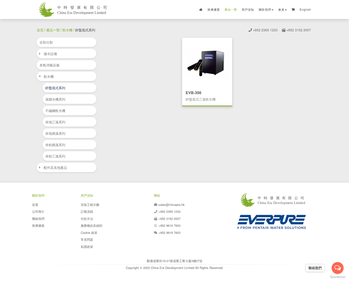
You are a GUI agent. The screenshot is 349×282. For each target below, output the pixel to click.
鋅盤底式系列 (55, 87)
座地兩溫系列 (55, 133)
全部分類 (46, 42)
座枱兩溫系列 (55, 144)
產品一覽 (231, 9)
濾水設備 (50, 53)
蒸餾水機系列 (55, 99)
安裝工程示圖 (90, 204)
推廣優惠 (214, 9)
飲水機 (67, 30)
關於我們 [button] (265, 9)
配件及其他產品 (55, 167)
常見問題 (87, 239)
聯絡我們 (38, 218)
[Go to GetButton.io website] (337, 277)
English (305, 9)
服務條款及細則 (91, 225)
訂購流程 (87, 211)
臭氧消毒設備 (49, 65)
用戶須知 (248, 9)
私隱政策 (87, 246)
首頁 (40, 30)
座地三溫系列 (55, 122)
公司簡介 (38, 211)
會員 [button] (281, 9)
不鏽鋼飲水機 (55, 110)
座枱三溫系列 (55, 156)
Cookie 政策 (89, 232)
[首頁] (201, 9)
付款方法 (87, 218)
